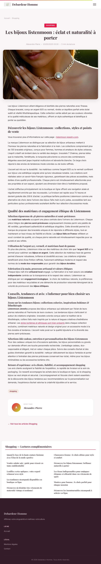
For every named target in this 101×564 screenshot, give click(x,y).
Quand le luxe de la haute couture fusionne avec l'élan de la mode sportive (25, 456)
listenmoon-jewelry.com (67, 137)
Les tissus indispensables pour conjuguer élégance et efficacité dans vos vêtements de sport (73, 474)
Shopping (15, 18)
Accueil (7, 18)
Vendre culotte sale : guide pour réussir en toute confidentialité (25, 464)
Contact (7, 549)
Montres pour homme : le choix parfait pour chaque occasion (73, 483)
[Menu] (94, 4)
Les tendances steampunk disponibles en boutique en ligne (24, 480)
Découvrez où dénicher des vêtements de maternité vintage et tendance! (24, 489)
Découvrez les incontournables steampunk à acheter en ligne (73, 491)
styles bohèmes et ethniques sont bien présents (43, 323)
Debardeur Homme (25, 4)
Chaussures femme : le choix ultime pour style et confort (74, 456)
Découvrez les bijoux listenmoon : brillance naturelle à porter (72, 464)
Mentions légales (10, 544)
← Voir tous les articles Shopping (22, 424)
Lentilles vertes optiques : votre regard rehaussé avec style (23, 472)
